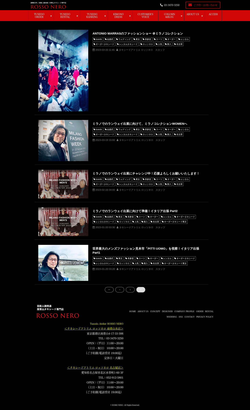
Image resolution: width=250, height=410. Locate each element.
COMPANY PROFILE (184, 311)
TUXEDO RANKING (92, 15)
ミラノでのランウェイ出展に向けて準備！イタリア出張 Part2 (135, 211)
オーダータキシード (105, 44)
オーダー (171, 39)
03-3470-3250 (171, 5)
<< (109, 290)
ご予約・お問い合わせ (205, 5)
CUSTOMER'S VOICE (145, 15)
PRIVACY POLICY (204, 317)
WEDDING (172, 317)
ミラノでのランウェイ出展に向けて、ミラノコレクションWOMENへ (140, 123)
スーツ (159, 39)
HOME (132, 311)
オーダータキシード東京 (175, 222)
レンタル (185, 39)
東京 (138, 39)
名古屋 (179, 44)
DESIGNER (167, 311)
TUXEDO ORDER (39, 15)
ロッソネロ (148, 44)
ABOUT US (192, 14)
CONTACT (190, 317)
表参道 (148, 39)
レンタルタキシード (128, 44)
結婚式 (110, 39)
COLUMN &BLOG (169, 15)
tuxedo (99, 39)
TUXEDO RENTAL (65, 15)
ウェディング (124, 39)
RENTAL (209, 311)
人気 (160, 44)
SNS (181, 317)
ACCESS (213, 14)
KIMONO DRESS (118, 15)
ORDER (199, 311)
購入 (169, 44)
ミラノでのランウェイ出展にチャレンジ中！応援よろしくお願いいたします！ (146, 173)
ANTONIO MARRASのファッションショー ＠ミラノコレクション (138, 33)
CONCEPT (155, 311)
